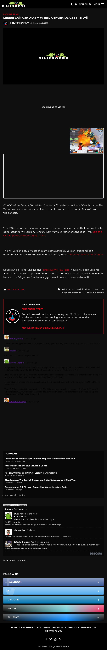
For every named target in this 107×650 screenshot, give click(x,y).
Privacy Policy (53, 631)
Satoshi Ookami (22, 542)
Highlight (67, 293)
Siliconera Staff (20, 23)
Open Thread (27, 627)
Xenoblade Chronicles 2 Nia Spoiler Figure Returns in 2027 (28, 525)
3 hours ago (56, 525)
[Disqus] (53, 369)
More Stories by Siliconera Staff (43, 328)
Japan (75, 293)
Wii (17, 14)
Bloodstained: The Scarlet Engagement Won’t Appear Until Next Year (40, 480)
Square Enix (99, 293)
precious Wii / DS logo (56, 269)
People (7, 505)
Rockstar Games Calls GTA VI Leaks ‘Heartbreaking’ (31, 473)
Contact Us (72, 627)
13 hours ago (65, 537)
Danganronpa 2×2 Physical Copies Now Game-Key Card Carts (36, 487)
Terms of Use (88, 627)
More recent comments (14, 560)
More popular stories (15, 495)
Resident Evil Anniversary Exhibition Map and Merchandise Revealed (40, 458)
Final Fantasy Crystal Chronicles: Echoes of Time (83, 289)
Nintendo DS (9, 14)
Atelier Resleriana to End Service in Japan (26, 466)
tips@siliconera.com (59, 646)
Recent (14, 505)
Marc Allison (20, 530)
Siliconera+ (43, 627)
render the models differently (85, 254)
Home (14, 627)
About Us (57, 627)
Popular (22, 505)
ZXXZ (16, 514)
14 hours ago (44, 548)
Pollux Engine (86, 293)
